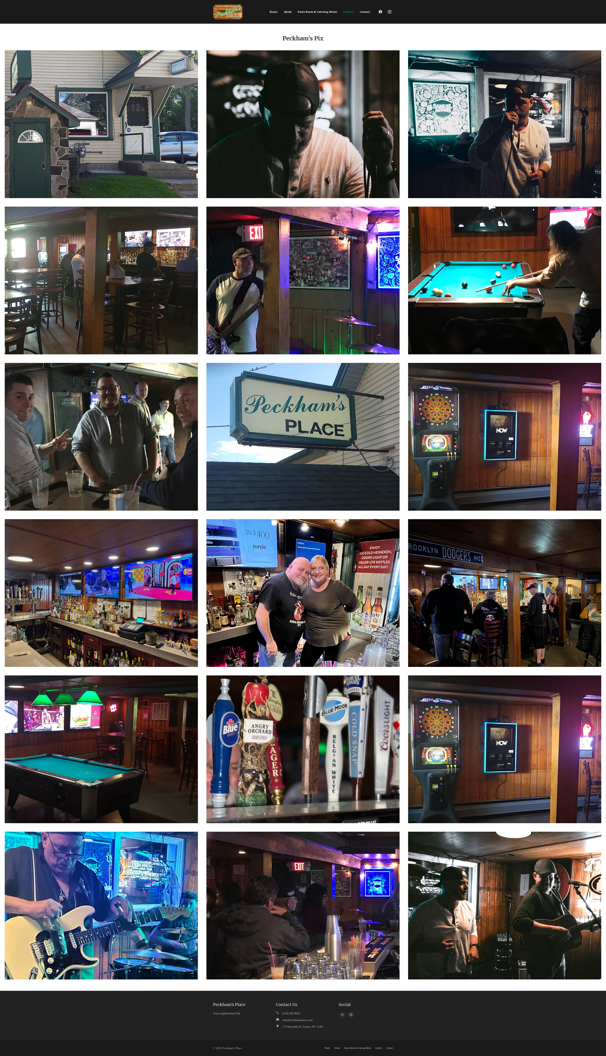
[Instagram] (389, 11)
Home (327, 1048)
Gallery (378, 1048)
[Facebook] (380, 11)
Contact (389, 1048)
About (337, 1048)
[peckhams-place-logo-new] (228, 11)
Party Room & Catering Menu (357, 1048)
